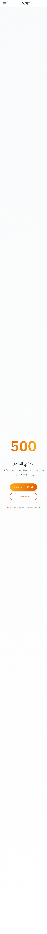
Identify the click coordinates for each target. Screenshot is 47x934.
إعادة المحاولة (25, 496)
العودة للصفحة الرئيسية (23, 487)
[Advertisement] (23, 927)
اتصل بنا (9, 507)
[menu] (4, 3)
